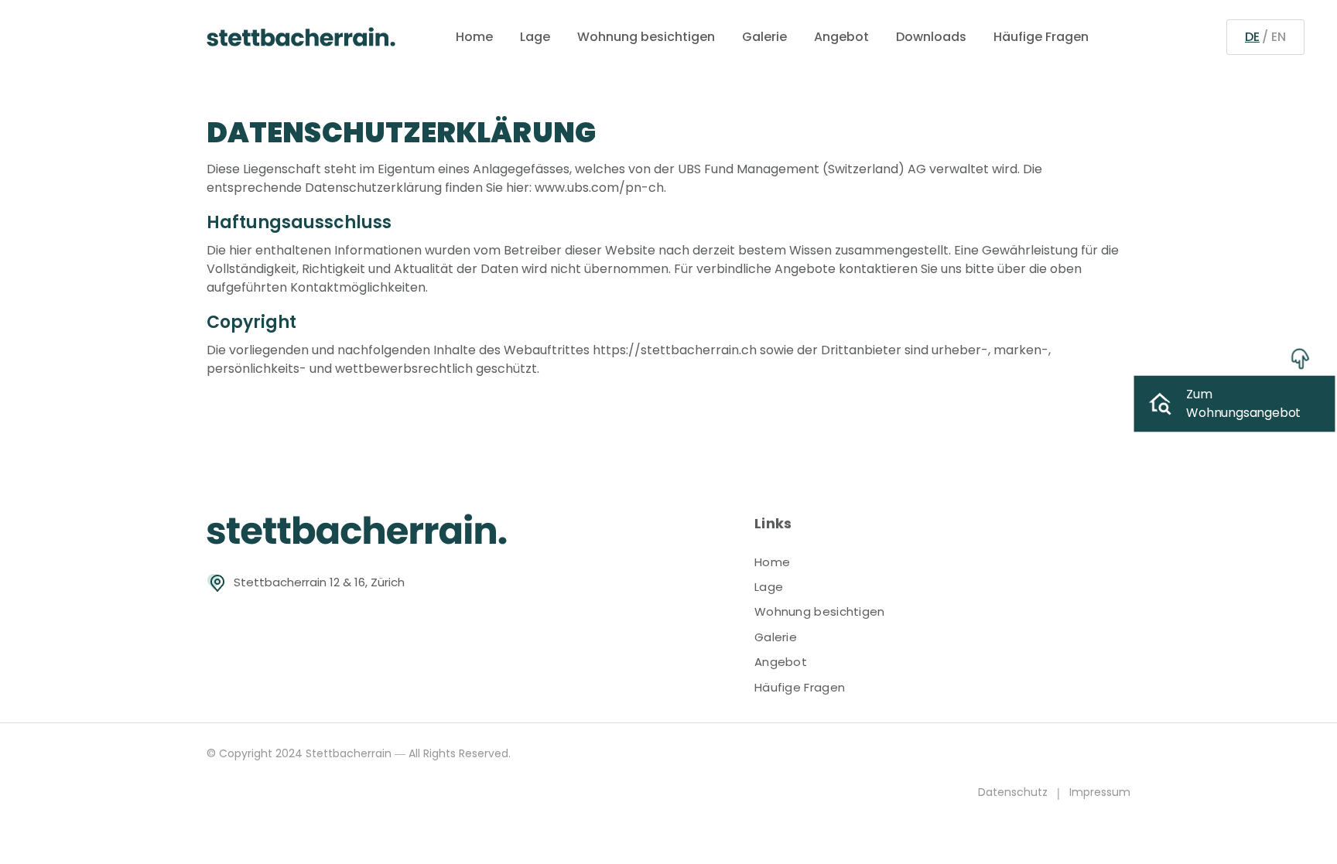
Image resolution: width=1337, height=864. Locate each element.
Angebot (841, 37)
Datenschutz (1013, 792)
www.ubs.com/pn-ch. (600, 187)
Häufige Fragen (1041, 37)
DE (1252, 37)
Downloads (931, 37)
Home (474, 37)
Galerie (764, 37)
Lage (535, 37)
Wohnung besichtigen (646, 37)
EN (1278, 37)
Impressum (1099, 792)
